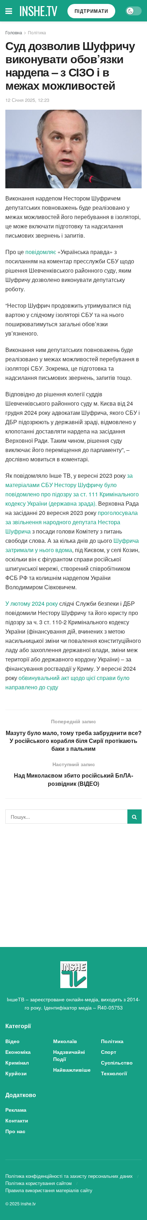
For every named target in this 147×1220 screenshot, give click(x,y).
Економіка (18, 1051)
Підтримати (91, 11)
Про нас (15, 1131)
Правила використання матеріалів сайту (48, 1190)
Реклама (15, 1109)
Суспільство (117, 1062)
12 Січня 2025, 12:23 (27, 99)
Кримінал (17, 1062)
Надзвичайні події (69, 1055)
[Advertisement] (73, 879)
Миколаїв (65, 1041)
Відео (12, 1041)
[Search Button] (134, 816)
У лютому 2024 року (31, 603)
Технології (114, 1073)
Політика (37, 32)
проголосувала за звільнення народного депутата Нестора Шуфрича (71, 522)
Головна (13, 32)
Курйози (16, 1073)
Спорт (108, 1051)
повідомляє (40, 252)
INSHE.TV (38, 11)
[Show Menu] (8, 10)
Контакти (16, 1120)
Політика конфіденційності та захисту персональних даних (69, 1175)
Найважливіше (72, 1069)
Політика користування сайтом (38, 1183)
